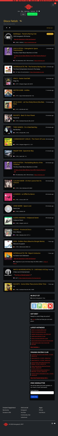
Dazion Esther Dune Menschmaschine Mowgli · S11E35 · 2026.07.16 (40, 363)
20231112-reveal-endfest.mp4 (38, 330)
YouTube (23, 412)
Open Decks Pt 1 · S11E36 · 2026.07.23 (40, 360)
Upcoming (26, 11)
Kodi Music (42, 412)
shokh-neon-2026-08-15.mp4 (38, 336)
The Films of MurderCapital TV (23, 275)
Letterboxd (24, 417)
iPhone (41, 410)
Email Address (35, 390)
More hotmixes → (35, 347)
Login (23, 14)
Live (19, 11)
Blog (22, 11)
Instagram (24, 410)
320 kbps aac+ (50, 28)
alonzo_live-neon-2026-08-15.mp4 (39, 338)
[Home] (29, 7)
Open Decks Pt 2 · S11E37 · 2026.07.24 (40, 358)
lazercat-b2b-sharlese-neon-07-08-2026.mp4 (42, 340)
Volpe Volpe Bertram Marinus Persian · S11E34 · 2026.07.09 (41, 366)
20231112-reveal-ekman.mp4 (38, 332)
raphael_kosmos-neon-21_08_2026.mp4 (41, 334)
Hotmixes (33, 11)
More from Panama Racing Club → (39, 378)
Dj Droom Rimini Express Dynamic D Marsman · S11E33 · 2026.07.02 (40, 370)
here (33, 319)
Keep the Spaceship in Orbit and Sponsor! (25, 39)
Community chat (25, 415)
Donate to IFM (32, 14)
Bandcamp (6, 410)
